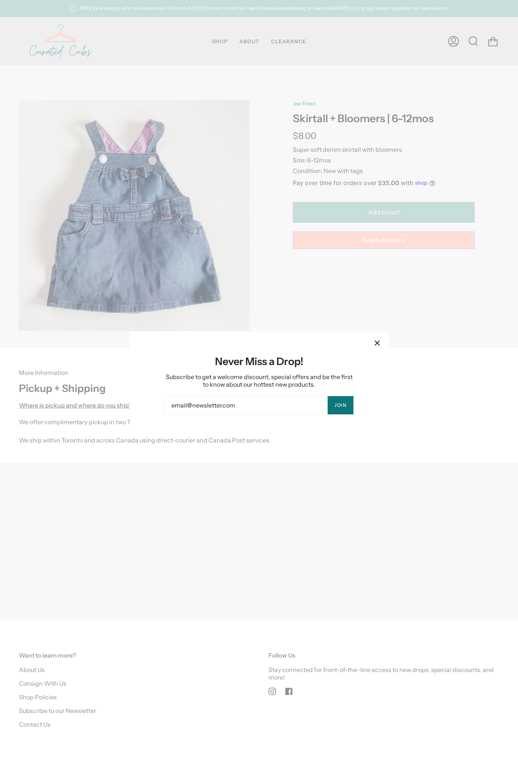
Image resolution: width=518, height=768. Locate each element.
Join (340, 405)
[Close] (377, 343)
